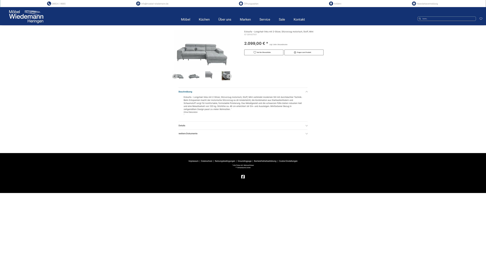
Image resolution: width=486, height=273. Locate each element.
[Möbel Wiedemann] (26, 16)
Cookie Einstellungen (288, 161)
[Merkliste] (481, 19)
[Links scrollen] (175, 76)
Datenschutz (206, 161)
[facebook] (243, 176)
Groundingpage (244, 161)
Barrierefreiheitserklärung (265, 161)
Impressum (194, 161)
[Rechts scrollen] (229, 76)
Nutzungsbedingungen (225, 161)
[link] (185, 19)
